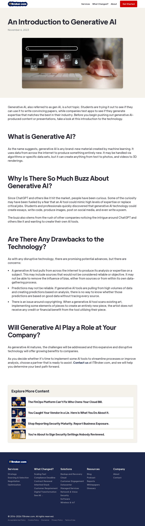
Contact (117, 477)
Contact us (80, 362)
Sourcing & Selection (18, 477)
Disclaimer (45, 520)
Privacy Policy (57, 520)
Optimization (14, 484)
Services (85, 4)
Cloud (63, 477)
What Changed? (100, 4)
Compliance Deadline (44, 477)
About (114, 4)
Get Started (129, 4)
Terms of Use (70, 520)
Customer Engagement (72, 481)
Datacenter (66, 484)
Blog (89, 474)
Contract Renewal (43, 481)
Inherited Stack (41, 484)
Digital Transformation (45, 491)
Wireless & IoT (67, 502)
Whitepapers (93, 484)
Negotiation (14, 481)
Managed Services (69, 488)
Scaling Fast (40, 474)
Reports (91, 481)
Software (65, 499)
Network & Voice (69, 491)
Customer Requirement (46, 488)
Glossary (91, 488)
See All (38, 495)
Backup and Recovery (71, 474)
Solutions (66, 468)
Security (64, 495)
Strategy (12, 474)
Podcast (91, 477)
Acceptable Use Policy (17, 520)
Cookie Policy (33, 520)
